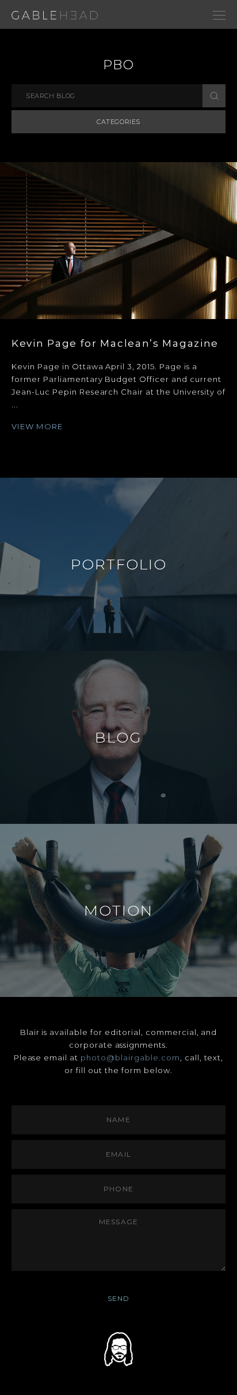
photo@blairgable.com (130, 1057)
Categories (118, 122)
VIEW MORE (37, 426)
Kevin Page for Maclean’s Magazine (115, 343)
